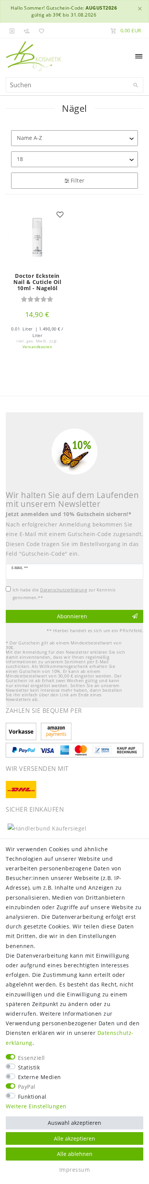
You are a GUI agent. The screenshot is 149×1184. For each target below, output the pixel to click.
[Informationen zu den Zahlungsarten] (22, 732)
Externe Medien (39, 1077)
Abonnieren (72, 616)
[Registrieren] (26, 30)
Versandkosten (37, 346)
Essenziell (31, 1057)
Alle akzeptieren (74, 1138)
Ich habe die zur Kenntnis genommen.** (64, 593)
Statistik (29, 1067)
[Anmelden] (12, 30)
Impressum (74, 1169)
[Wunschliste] (40, 30)
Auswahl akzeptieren (74, 1122)
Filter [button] (78, 180)
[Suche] (135, 85)
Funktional (32, 1096)
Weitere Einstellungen (36, 1106)
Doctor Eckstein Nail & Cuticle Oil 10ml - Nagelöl (37, 282)
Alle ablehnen (74, 1153)
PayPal (27, 1086)
